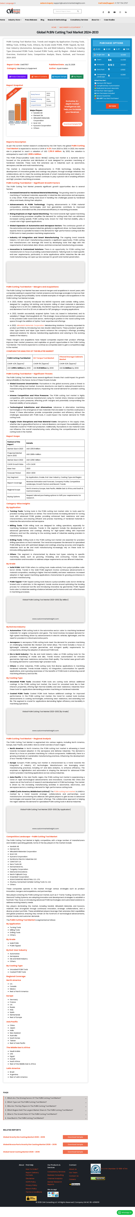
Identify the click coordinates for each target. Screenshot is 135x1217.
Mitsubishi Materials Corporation (30, 325)
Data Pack (100, 69)
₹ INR (127, 49)
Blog (42, 20)
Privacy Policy (31, 1185)
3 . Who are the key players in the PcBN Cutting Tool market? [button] (30, 1106)
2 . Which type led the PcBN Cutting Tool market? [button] (26, 1102)
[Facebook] (103, 12)
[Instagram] (120, 12)
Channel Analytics (54, 1178)
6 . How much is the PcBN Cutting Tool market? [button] (24, 1118)
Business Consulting (55, 1175)
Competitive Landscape (101, 75)
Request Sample (60, 77)
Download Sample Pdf (72, 124)
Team (99, 60)
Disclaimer (30, 1178)
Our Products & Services (53, 1166)
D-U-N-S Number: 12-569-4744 (114, 1168)
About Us (95, 20)
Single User (101, 55)
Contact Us (73, 1176)
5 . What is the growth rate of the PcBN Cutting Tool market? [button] (31, 1114)
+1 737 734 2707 (121, 3)
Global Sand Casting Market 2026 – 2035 (21, 1152)
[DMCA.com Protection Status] (111, 1178)
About (21, 1165)
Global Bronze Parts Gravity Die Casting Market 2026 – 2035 (30, 1144)
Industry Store (14, 20)
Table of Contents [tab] (40, 77)
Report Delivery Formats (32, 1173)
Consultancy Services (79, 20)
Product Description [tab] (18, 77)
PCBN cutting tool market (64, 791)
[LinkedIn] (125, 12)
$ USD (98, 49)
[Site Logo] (18, 12)
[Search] (78, 11)
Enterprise (100, 65)
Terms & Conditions (34, 1192)
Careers (72, 1179)
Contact (72, 1165)
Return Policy (31, 1188)
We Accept (52, 1189)
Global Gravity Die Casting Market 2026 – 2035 (24, 1137)
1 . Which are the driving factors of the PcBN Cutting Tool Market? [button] (33, 1098)
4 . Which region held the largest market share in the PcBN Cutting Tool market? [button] (39, 1110)
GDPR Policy (31, 1182)
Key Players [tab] (78, 77)
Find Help (29, 1165)
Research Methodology (57, 20)
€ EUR (108, 49)
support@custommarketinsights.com (69, 3)
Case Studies (109, 20)
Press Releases (31, 20)
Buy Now (112, 106)
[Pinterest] (108, 12)
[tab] (45, 1098)
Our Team (73, 1172)
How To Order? (32, 1169)
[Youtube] (114, 12)
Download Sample (75, 1137)
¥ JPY (118, 49)
